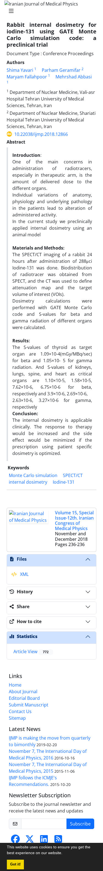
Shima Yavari (20, 70)
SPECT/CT (73, 475)
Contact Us (20, 711)
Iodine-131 (63, 482)
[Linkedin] (44, 841)
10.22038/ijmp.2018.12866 (41, 134)
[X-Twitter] (29, 841)
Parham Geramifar (61, 70)
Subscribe (80, 824)
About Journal (23, 692)
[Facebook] (15, 841)
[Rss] (58, 841)
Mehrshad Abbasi (73, 77)
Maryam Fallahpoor (27, 77)
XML (24, 574)
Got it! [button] (15, 864)
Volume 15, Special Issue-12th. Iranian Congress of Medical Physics (74, 521)
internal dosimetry (28, 482)
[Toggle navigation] (49, 11)
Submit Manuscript (28, 705)
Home (15, 685)
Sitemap (17, 718)
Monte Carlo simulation (33, 475)
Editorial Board (24, 698)
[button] (64, 853)
